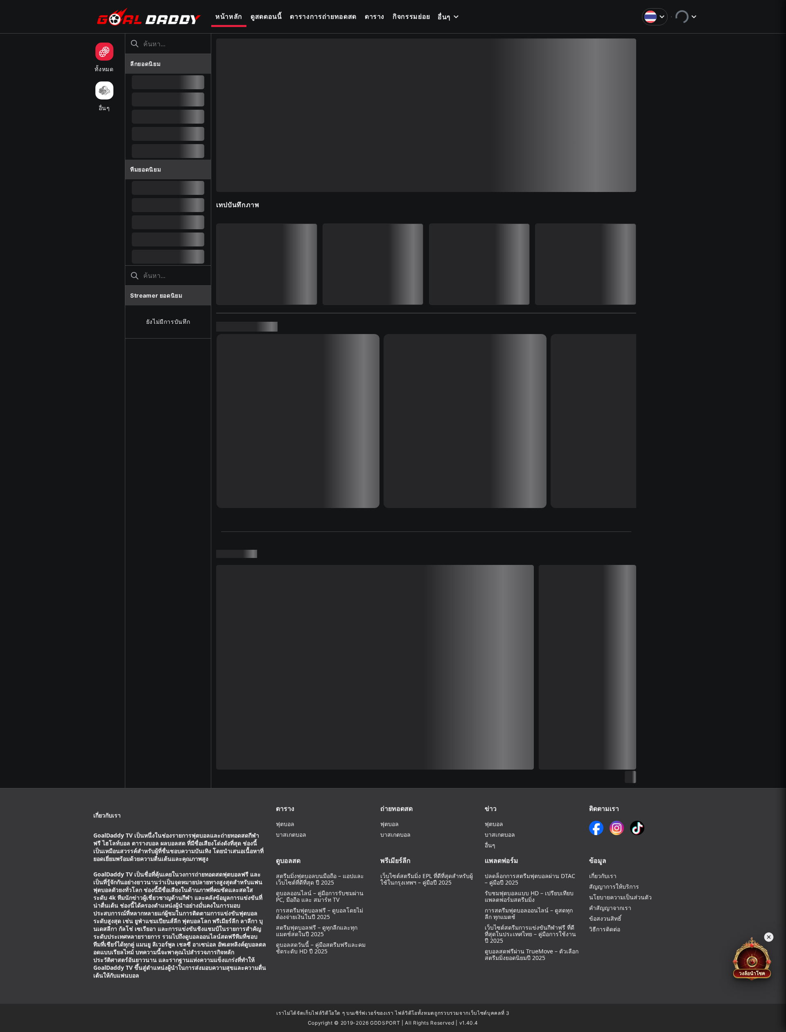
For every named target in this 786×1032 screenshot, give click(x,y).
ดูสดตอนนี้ (266, 16)
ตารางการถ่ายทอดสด (323, 16)
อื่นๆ (444, 17)
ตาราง (374, 16)
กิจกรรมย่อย (411, 16)
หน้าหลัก (228, 16)
